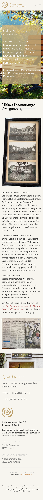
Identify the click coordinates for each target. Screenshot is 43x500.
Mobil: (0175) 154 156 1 (14, 399)
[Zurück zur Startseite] (5, 5)
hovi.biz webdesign (26, 474)
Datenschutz (15, 472)
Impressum (29, 472)
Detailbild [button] (21, 333)
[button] (38, 5)
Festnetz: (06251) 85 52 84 (16, 392)
